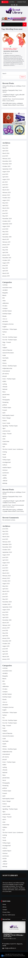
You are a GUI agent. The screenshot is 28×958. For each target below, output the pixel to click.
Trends (4, 457)
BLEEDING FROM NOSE (11, 51)
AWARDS (5, 290)
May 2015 (5, 268)
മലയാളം (4, 483)
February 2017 (6, 242)
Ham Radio (5, 358)
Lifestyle (4, 387)
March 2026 (5, 153)
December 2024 (6, 161)
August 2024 (6, 171)
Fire (3, 334)
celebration (5, 303)
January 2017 (6, 244)
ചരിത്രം (4, 478)
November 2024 (7, 164)
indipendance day (7, 368)
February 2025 (6, 158)
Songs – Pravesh (6, 433)
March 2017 (5, 239)
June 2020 (5, 229)
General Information (8, 353)
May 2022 (5, 203)
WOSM (4, 475)
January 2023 (6, 195)
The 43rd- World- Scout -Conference (12, 449)
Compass (5, 308)
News (4, 392)
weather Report (6, 467)
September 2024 (7, 169)
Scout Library (17, 954)
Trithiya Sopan (6, 460)
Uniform (4, 465)
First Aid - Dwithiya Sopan (10, 49)
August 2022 (6, 200)
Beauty (4, 295)
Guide (4, 355)
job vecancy (5, 373)
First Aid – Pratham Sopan (9, 340)
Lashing (4, 384)
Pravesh (4, 410)
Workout (4, 470)
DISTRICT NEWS (7, 311)
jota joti (4, 376)
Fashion (4, 332)
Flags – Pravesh (6, 342)
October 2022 (6, 198)
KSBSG (4, 381)
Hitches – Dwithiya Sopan (9, 366)
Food (3, 345)
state (3, 439)
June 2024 (5, 174)
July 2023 (5, 182)
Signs (3, 428)
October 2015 (6, 260)
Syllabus (4, 444)
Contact (5, 909)
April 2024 (5, 177)
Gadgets (4, 347)
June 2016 (5, 247)
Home (4, 904)
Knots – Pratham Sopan (9, 379)
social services (6, 431)
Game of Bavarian (7, 350)
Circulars (4, 306)
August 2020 (6, 226)
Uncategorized (6, 462)
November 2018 (6, 237)
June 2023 (5, 184)
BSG (3, 298)
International (6, 371)
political (4, 405)
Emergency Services (8, 324)
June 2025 (5, 156)
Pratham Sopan (6, 407)
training (4, 452)
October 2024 (6, 166)
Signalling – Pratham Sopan (10, 426)
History (4, 363)
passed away (6, 394)
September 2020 (7, 224)
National (4, 389)
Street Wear (5, 441)
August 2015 (5, 263)
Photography (6, 400)
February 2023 (6, 192)
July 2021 (4, 211)
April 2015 (5, 271)
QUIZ (3, 413)
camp (3, 300)
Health (4, 360)
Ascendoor (10, 955)
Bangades (5, 293)
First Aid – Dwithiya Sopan (9, 337)
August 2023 (6, 179)
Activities (5, 285)
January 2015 (6, 276)
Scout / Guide (6, 423)
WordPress (22, 955)
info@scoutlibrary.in (10, 948)
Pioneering (5, 402)
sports (4, 436)
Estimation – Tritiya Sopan (9, 329)
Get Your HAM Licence (9, 915)
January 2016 (6, 255)
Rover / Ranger (6, 418)
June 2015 (5, 265)
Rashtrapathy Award (8, 415)
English (15, 48)
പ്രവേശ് (4, 480)
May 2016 (5, 250)
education (5, 321)
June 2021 (5, 213)
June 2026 (5, 145)
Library (4, 907)
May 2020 (5, 231)
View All (23, 919)
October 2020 (6, 221)
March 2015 (5, 273)
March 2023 (5, 190)
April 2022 (5, 205)
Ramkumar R (6, 938)
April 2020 (5, 234)
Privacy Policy (6, 912)
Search (4, 73)
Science (4, 420)
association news (7, 287)
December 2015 (6, 258)
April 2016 (5, 252)
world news (5, 473)
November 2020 (7, 218)
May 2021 (5, 216)
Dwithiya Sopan (7, 48)
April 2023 (5, 187)
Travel (4, 454)
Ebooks (4, 316)
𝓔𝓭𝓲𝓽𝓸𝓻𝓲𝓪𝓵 (4, 319)
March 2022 (5, 208)
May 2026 (5, 148)
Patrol (4, 397)
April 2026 (5, 151)
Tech (3, 447)
